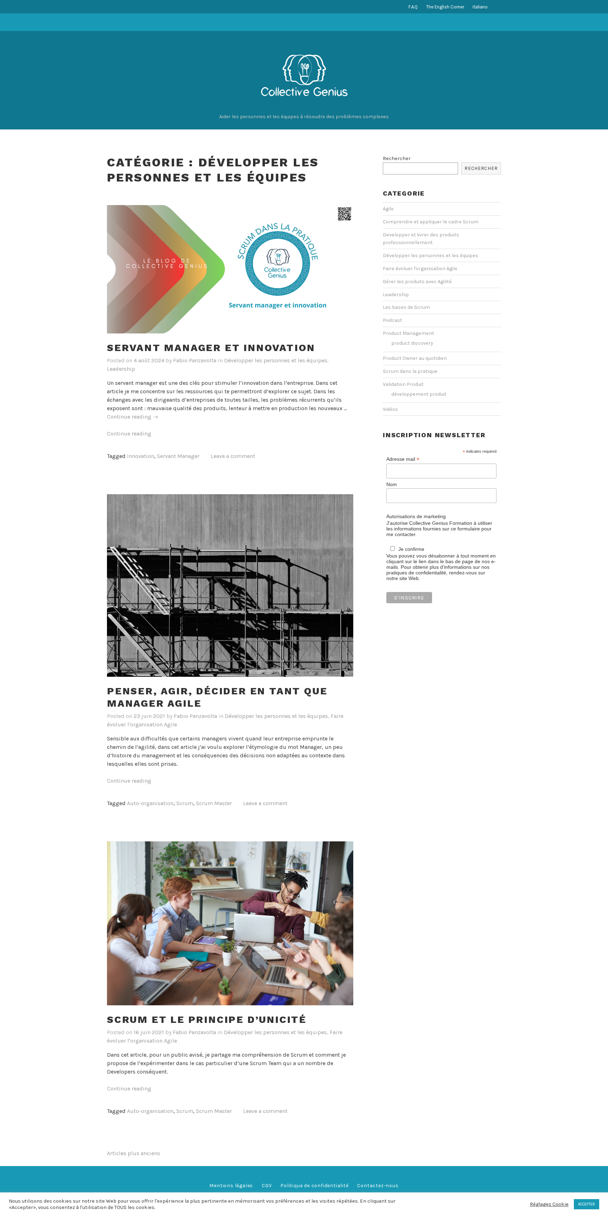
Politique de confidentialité (314, 1186)
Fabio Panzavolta (194, 360)
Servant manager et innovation (211, 348)
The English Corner (445, 6)
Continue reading (132, 417)
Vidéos (390, 409)
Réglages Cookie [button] (549, 1204)
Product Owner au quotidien (415, 358)
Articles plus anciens (133, 1153)
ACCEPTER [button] (586, 1204)
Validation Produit (403, 384)
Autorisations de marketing (416, 516)
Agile (388, 209)
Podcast (392, 320)
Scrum (184, 803)
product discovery (412, 343)
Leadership (121, 368)
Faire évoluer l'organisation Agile (420, 269)
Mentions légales (231, 1186)
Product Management (408, 333)
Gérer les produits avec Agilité (417, 282)
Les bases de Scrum (406, 307)
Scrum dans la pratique (410, 371)
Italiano (480, 6)
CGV (267, 1186)
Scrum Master (214, 803)
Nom (391, 484)
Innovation (140, 456)
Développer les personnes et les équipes (275, 360)
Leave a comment (233, 456)
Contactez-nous (377, 1186)
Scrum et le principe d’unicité (206, 1019)
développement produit (418, 394)
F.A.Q (413, 6)
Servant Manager (178, 456)
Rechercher (397, 158)
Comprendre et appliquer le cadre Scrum (431, 222)
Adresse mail (402, 459)
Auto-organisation (150, 803)
